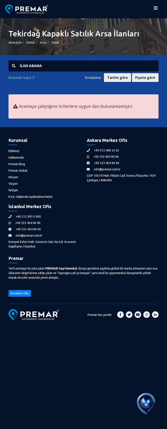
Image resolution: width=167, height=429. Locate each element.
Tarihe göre (117, 77)
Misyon (13, 177)
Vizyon (13, 183)
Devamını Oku (19, 293)
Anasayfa (15, 42)
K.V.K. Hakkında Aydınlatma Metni (30, 196)
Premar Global (17, 170)
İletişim (13, 190)
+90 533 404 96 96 (106, 156)
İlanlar (31, 42)
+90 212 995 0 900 (28, 216)
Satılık (55, 42)
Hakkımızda (16, 157)
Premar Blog (16, 164)
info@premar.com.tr (106, 169)
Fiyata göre (145, 77)
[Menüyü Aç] (156, 9)
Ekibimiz (14, 151)
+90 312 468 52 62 (106, 150)
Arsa (43, 42)
